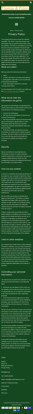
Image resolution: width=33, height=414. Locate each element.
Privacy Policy (5, 368)
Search (3, 361)
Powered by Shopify (16, 404)
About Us (4, 363)
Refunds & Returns (7, 365)
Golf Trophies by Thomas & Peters (21, 402)
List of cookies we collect (11, 91)
